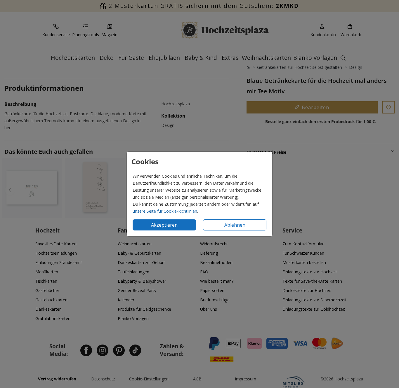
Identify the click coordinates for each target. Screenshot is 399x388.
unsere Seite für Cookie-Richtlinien (165, 211)
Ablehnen (234, 225)
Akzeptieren (164, 225)
